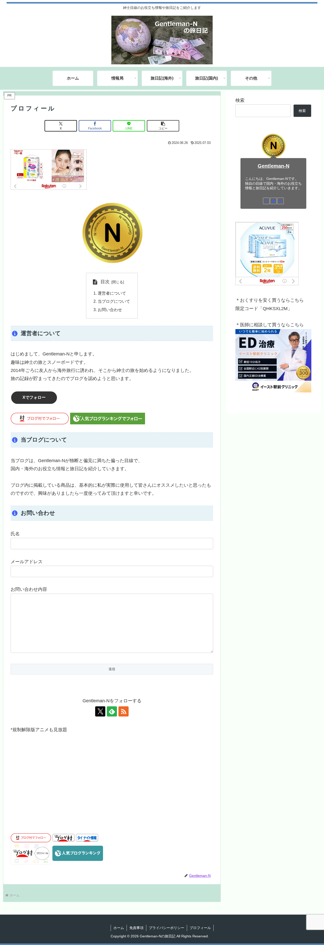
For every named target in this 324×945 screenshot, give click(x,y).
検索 (240, 100)
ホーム (118, 928)
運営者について (112, 293)
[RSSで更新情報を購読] (123, 711)
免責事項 (136, 928)
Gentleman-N (273, 166)
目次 (105, 281)
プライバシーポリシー (166, 928)
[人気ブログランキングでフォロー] (107, 418)
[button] (163, 125)
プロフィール (200, 928)
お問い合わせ (110, 309)
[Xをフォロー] (100, 711)
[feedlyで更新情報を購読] (112, 711)
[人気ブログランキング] (77, 853)
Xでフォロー (34, 397)
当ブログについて (114, 301)
